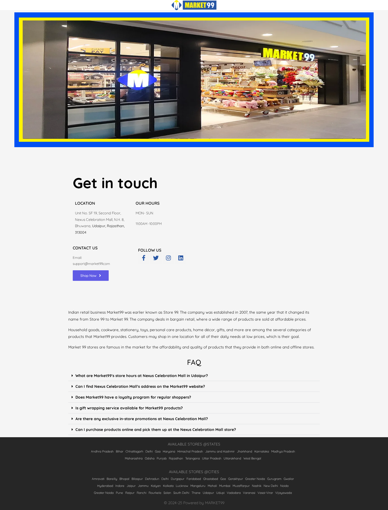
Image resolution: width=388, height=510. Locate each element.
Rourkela (155, 492)
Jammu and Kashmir (220, 451)
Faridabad (194, 479)
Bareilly (112, 479)
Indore (119, 486)
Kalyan (156, 486)
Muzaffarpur (241, 486)
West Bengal (252, 458)
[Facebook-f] (143, 258)
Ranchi (141, 492)
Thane (196, 492)
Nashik (256, 486)
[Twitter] (156, 258)
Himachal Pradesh (190, 451)
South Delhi (181, 492)
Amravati (98, 479)
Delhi (149, 451)
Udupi (220, 492)
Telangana (192, 458)
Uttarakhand (232, 458)
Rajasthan (176, 458)
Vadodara (234, 492)
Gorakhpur (235, 479)
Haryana (169, 451)
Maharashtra (134, 458)
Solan (167, 492)
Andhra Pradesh (102, 451)
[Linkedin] (180, 258)
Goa (158, 451)
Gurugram (274, 479)
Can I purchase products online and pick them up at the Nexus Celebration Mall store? (155, 429)
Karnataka (261, 451)
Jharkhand (244, 451)
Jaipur (131, 486)
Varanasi (249, 492)
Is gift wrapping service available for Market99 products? (129, 408)
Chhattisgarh (134, 451)
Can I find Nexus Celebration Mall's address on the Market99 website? (140, 386)
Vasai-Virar (265, 492)
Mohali (212, 486)
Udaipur (208, 492)
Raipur (129, 492)
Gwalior (289, 479)
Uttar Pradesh (211, 458)
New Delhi (271, 486)
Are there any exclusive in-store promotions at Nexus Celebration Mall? (141, 418)
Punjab (162, 458)
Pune (119, 492)
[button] (194, 375)
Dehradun (152, 479)
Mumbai (224, 486)
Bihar (119, 451)
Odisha (149, 458)
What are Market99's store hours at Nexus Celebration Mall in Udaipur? (141, 375)
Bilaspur (137, 479)
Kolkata (168, 486)
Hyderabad (105, 486)
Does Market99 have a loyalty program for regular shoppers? (133, 397)
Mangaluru (197, 486)
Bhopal (124, 479)
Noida (284, 486)
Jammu (143, 486)
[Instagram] (168, 258)
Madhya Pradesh (283, 451)
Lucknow (182, 486)
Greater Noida (255, 479)
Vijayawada (283, 492)
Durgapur (177, 479)
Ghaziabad (210, 479)
